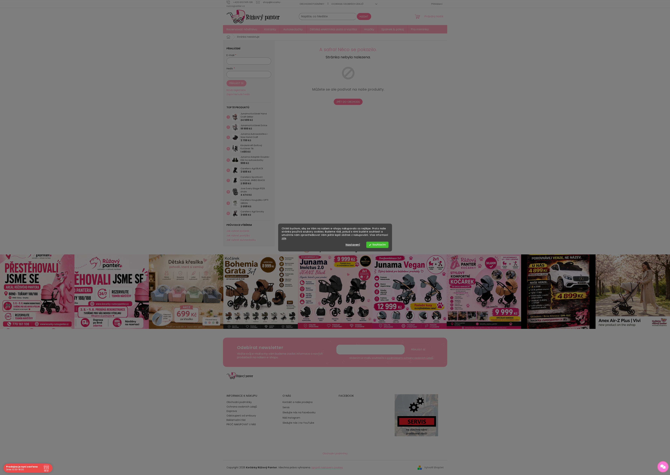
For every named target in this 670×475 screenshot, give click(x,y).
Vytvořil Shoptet (434, 467)
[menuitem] (242, 29)
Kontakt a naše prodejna (297, 402)
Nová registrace (236, 90)
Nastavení (353, 245)
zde (284, 238)
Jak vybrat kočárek (237, 231)
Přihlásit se (236, 83)
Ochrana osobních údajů (347, 4)
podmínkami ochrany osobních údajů (410, 358)
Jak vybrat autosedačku (241, 240)
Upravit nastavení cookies (327, 467)
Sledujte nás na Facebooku (299, 412)
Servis (286, 407)
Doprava (231, 411)
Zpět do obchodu (348, 102)
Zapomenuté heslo (238, 94)
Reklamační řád (235, 420)
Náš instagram (291, 417)
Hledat (364, 16)
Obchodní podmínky (312, 4)
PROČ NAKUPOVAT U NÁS (241, 424)
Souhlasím (379, 244)
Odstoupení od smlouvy (241, 415)
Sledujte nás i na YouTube (298, 423)
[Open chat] (663, 466)
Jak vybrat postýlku (238, 235)
